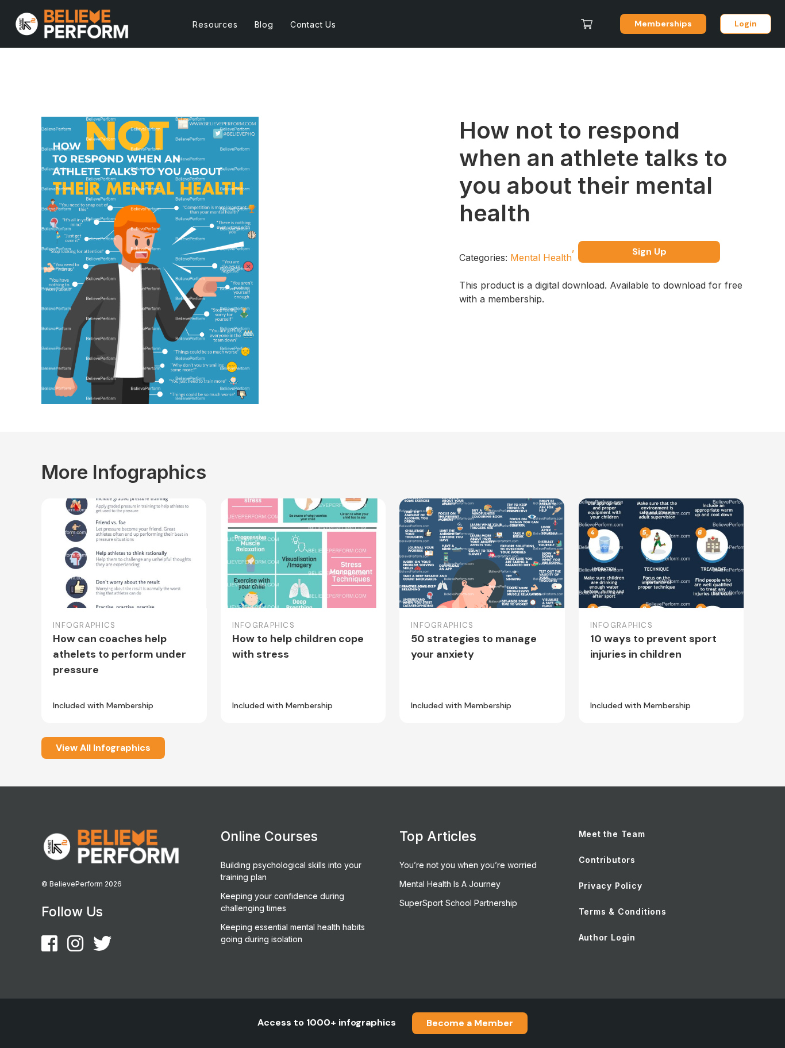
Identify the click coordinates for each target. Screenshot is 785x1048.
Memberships (663, 23)
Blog (264, 24)
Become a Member (469, 1023)
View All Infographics (103, 748)
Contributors (607, 860)
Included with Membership (103, 705)
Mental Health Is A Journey (450, 884)
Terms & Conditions (623, 911)
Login (745, 23)
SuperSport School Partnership (458, 903)
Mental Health (542, 257)
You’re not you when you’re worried (468, 865)
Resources (215, 24)
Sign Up (649, 251)
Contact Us (313, 24)
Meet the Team (612, 834)
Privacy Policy (610, 885)
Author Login (607, 937)
